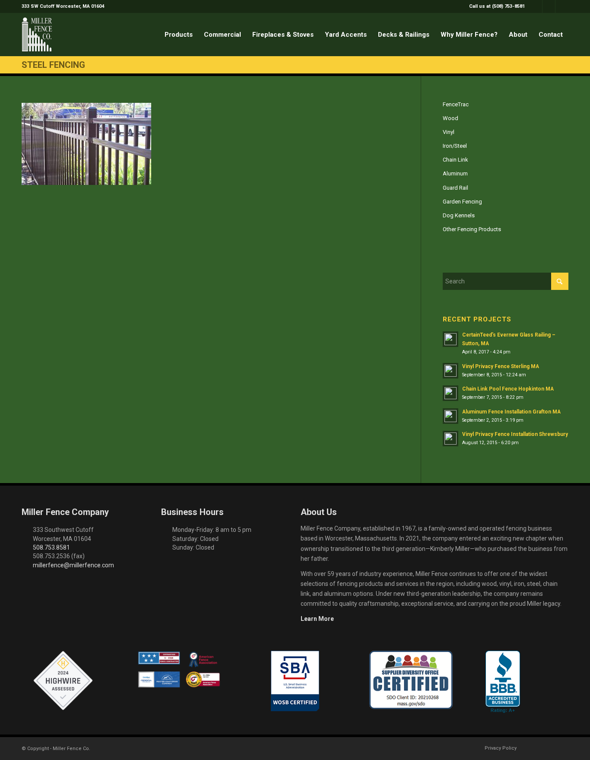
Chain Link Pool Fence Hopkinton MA (508, 389)
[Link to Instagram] (548, 6)
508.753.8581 (51, 547)
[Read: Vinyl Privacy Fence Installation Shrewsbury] (450, 438)
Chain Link (455, 159)
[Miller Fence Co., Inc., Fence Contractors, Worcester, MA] (502, 682)
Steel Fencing (53, 65)
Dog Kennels (459, 215)
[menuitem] (495, 6)
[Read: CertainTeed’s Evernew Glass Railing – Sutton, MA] (450, 339)
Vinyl (448, 132)
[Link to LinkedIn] (561, 6)
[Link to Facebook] (536, 6)
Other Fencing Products (472, 229)
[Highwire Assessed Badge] (63, 681)
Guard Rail (455, 187)
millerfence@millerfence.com (73, 565)
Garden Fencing (462, 201)
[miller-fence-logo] (37, 34)
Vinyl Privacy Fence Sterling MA (500, 366)
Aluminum (455, 173)
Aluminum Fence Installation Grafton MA (511, 412)
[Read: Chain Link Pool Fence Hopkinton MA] (450, 393)
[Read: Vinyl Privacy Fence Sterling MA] (450, 370)
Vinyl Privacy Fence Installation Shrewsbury (515, 434)
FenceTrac (456, 104)
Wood (450, 118)
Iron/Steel (455, 146)
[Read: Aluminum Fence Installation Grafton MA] (450, 416)
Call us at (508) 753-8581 (497, 6)
